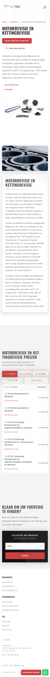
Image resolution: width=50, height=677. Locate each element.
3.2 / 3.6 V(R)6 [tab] (40, 374)
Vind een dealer (17, 48)
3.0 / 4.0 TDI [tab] (13, 380)
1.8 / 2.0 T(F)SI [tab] (25, 374)
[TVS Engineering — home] (12, 7)
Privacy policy (9, 672)
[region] (25, 428)
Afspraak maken (31, 672)
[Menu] (45, 7)
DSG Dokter (7, 582)
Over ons (6, 622)
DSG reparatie (8, 586)
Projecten (7, 630)
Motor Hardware (10, 606)
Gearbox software (10, 610)
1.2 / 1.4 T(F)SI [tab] (10, 374)
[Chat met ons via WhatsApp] (45, 672)
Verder (25, 556)
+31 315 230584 (8, 651)
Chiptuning (7, 602)
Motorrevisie (12, 85)
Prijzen (9, 90)
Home (4, 22)
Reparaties (14, 22)
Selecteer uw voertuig (17, 41)
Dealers (5, 626)
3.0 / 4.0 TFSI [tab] (36, 380)
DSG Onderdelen (9, 590)
